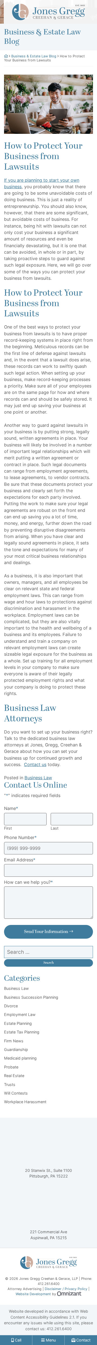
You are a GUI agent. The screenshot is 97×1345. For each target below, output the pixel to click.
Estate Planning (18, 1023)
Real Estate (14, 1075)
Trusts (9, 1084)
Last (54, 828)
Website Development (33, 1294)
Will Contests (16, 1093)
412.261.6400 (59, 1328)
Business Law (38, 777)
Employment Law (20, 1014)
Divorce (11, 1006)
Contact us (35, 764)
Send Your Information (46, 931)
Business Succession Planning (31, 997)
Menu (50, 1340)
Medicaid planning (20, 1058)
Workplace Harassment (25, 1101)
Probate (11, 1067)
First (8, 828)
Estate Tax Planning (21, 1032)
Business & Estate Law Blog (33, 56)
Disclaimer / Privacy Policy (66, 1289)
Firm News (13, 1041)
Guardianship (16, 1049)
